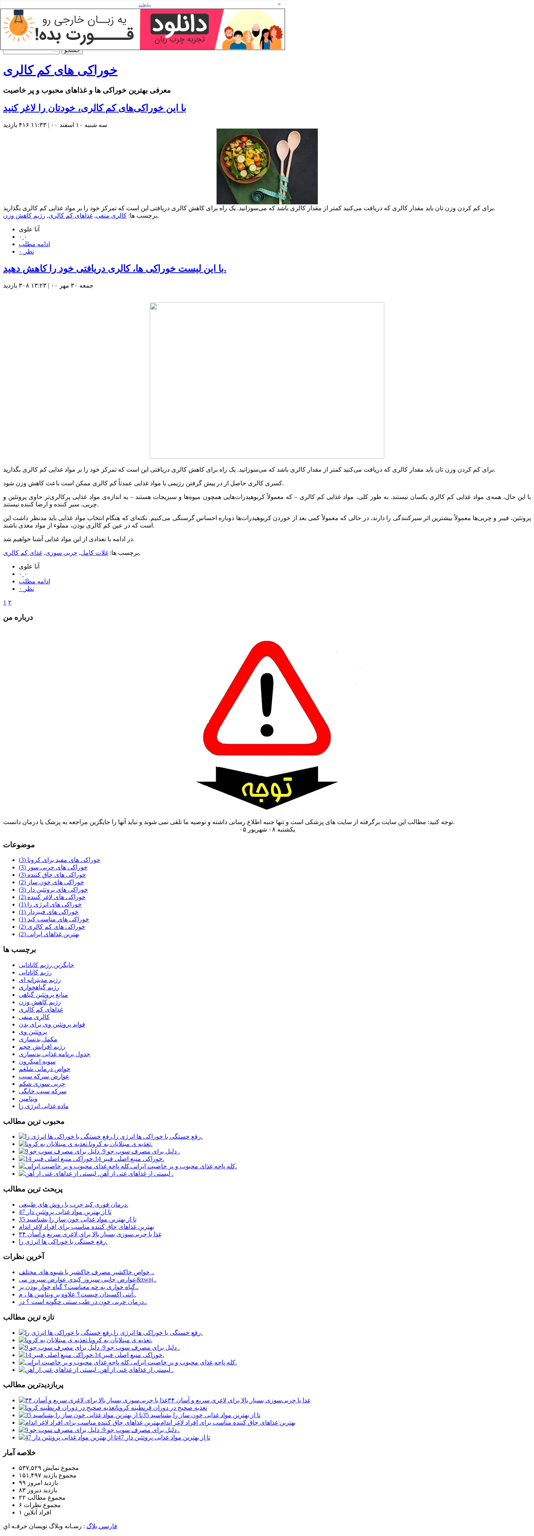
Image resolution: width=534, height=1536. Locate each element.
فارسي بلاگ (101, 1526)
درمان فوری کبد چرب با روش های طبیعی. (73, 1204)
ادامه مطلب (34, 244)
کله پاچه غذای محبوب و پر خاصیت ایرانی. (184, 1166)
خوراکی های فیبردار (49, 911)
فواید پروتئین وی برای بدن (52, 1024)
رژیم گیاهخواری (39, 987)
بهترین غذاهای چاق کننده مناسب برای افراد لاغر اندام (86, 1226)
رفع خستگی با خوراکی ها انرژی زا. (158, 1136)
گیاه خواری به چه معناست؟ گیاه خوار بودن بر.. (78, 1287)
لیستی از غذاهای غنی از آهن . (136, 1173)
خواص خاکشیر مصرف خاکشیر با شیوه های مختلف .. (86, 1272)
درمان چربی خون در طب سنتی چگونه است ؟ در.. (83, 1301)
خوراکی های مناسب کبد (54, 919)
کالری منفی (111, 215)
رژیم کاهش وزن (24, 215)
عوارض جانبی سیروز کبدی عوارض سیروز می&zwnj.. (87, 1279)
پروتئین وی (33, 1031)
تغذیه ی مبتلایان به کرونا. (120, 1144)
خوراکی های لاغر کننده (52, 897)
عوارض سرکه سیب (44, 1076)
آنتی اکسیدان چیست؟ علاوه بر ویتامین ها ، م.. (77, 1294)
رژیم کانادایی (35, 972)
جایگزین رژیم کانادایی (46, 965)
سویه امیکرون (37, 1061)
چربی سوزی (61, 552)
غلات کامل (94, 552)
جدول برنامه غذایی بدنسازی (54, 1054)
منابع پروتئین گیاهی (43, 994)
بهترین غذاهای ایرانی (49, 934)
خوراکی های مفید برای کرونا (59, 860)
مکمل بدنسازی (38, 1039)
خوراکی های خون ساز (51, 882)
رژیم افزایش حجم (42, 1046)
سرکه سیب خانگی (42, 1091)
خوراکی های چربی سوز (53, 867)
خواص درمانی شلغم (44, 1069)
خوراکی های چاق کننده (52, 874)
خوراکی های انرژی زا (50, 904)
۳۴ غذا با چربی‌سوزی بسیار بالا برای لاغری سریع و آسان (90, 1234)
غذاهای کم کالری (70, 215)
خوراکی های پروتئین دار (53, 889)
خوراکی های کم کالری (60, 70)
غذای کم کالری (22, 552)
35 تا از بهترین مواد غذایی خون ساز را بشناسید (77, 1219)
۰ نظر (26, 251)
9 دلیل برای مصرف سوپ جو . (141, 1151)
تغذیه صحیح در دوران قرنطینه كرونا (161, 1407)
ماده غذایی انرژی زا (44, 1106)
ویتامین (28, 1098)
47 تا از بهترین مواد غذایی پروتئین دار (65, 1212)
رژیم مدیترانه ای (40, 979)
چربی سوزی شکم (42, 1083)
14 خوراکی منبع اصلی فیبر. (129, 1158)
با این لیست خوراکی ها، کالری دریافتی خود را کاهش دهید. (114, 268)
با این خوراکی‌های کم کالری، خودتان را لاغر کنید (94, 108)
